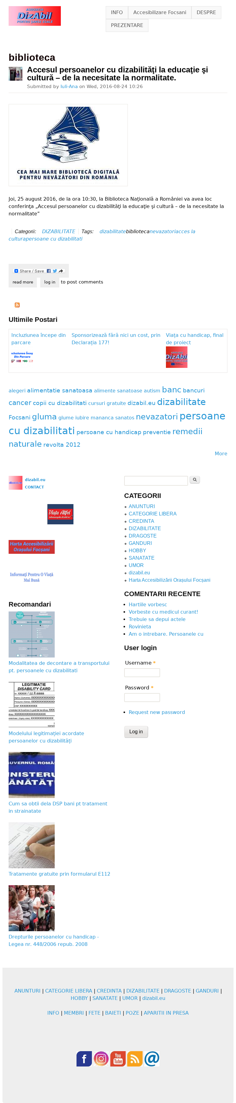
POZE (132, 1013)
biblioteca (138, 231)
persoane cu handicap (109, 432)
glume (66, 418)
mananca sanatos (112, 418)
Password (139, 688)
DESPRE (206, 12)
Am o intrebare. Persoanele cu (166, 634)
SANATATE (142, 558)
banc (171, 389)
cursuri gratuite (107, 403)
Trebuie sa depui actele (157, 619)
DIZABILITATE (58, 231)
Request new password (157, 712)
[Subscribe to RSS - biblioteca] (17, 306)
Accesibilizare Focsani (159, 12)
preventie (157, 432)
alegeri (17, 391)
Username (140, 663)
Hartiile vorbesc (148, 604)
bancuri (194, 390)
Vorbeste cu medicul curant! (163, 612)
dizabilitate (113, 231)
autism (152, 391)
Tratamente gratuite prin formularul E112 (59, 874)
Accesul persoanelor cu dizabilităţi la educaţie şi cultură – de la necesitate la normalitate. (117, 73)
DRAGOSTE (143, 535)
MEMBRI (74, 1013)
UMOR (136, 565)
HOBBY (137, 550)
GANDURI (140, 543)
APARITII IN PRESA (166, 1013)
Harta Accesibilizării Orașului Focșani (169, 580)
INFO (117, 12)
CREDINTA (141, 521)
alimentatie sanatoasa (59, 390)
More (221, 454)
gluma (44, 416)
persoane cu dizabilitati (54, 239)
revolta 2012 (62, 444)
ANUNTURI (142, 506)
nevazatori (162, 231)
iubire (82, 418)
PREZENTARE (127, 25)
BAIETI (113, 1013)
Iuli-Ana (69, 86)
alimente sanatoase (118, 391)
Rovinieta (140, 627)
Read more (25, 282)
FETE (94, 1013)
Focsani (19, 417)
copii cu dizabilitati (60, 403)
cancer (20, 403)
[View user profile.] (15, 74)
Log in (49, 282)
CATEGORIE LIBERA (153, 513)
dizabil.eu (141, 403)
